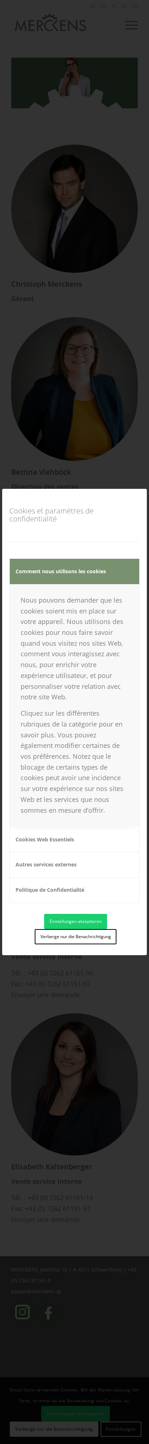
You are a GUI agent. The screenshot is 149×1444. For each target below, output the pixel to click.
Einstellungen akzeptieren (76, 921)
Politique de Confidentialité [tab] (50, 889)
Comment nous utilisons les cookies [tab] (61, 571)
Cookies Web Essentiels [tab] (45, 839)
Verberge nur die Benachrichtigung (76, 936)
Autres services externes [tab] (46, 864)
